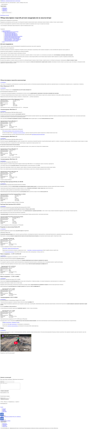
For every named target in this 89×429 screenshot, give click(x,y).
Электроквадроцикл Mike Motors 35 (11, 33)
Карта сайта (4, 411)
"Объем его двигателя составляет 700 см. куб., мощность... (10, 416)
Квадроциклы (4, 8)
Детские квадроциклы (6, 30)
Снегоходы (4, 9)
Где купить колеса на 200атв (5, 420)
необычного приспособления (12, 325)
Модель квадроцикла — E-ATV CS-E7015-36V (13, 39)
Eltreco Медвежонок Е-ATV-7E (10, 32)
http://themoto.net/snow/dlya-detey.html (38, 134)
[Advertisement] (31, 71)
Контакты (4, 410)
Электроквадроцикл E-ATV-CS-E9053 (11, 40)
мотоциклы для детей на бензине (19, 132)
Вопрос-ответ (4, 10)
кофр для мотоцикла (13, 324)
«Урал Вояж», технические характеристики (34, 250)
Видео (3, 41)
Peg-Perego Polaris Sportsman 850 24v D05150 (12, 37)
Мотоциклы (4, 423)
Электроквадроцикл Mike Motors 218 (11, 35)
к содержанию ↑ (3, 82)
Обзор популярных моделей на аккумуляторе (10, 31)
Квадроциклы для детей (4, 15)
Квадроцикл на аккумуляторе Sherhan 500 (12, 38)
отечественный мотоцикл (9, 251)
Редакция (4, 408)
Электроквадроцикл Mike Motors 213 (11, 34)
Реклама (3, 409)
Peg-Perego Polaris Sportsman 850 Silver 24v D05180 (13, 36)
